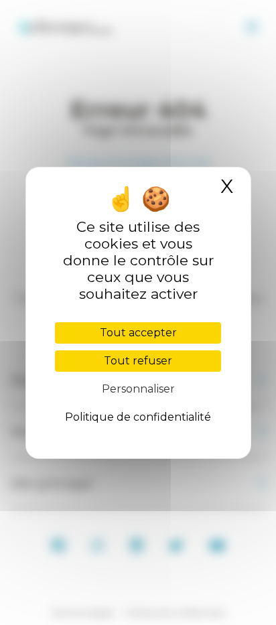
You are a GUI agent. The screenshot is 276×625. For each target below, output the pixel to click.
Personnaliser (138, 389)
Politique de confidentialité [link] (138, 417)
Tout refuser (138, 360)
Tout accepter (138, 332)
